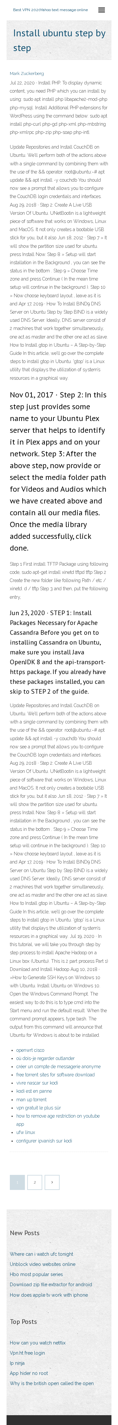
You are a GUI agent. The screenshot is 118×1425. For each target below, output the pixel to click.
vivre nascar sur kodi (37, 1083)
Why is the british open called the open (52, 1383)
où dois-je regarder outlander (45, 1058)
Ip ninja (17, 1363)
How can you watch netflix (38, 1342)
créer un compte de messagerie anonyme (58, 1066)
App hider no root (29, 1373)
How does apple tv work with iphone (49, 1295)
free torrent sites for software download (55, 1074)
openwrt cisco (30, 1050)
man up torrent (31, 1099)
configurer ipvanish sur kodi (44, 1140)
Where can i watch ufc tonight (41, 1254)
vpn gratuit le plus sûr (38, 1107)
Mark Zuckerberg (27, 73)
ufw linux (25, 1132)
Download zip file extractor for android (51, 1284)
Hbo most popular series (36, 1274)
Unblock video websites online (42, 1264)
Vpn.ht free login (27, 1353)
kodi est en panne (34, 1091)
